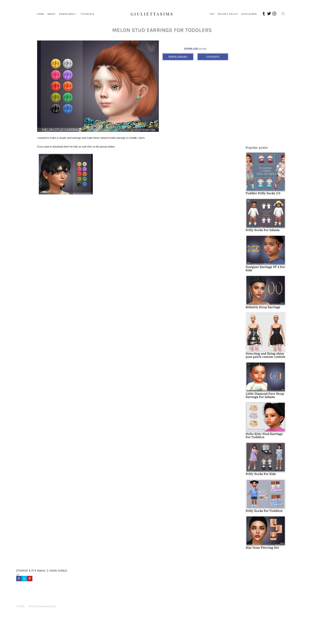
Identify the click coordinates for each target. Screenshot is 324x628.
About (52, 14)
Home (40, 14)
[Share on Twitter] (24, 578)
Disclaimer (249, 14)
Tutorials (87, 14)
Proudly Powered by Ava (42, 606)
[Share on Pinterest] (29, 578)
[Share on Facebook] (19, 578)
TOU (212, 14)
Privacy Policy (228, 14)
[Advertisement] (98, 215)
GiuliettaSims (152, 14)
